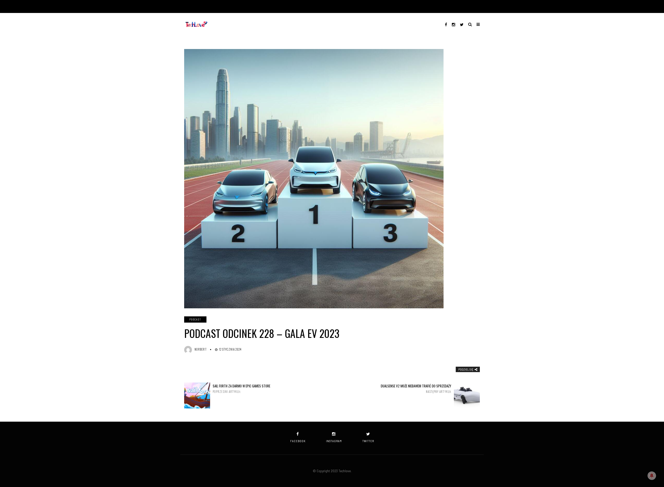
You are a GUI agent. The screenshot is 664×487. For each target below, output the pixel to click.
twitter (368, 441)
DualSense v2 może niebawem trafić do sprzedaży (416, 388)
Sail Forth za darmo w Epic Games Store (241, 388)
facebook (298, 441)
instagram (334, 441)
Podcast (195, 319)
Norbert (201, 349)
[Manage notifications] (652, 475)
